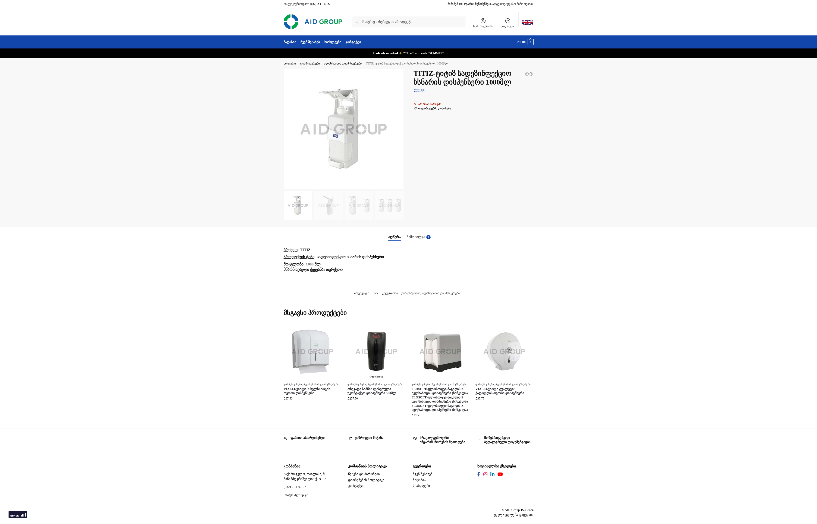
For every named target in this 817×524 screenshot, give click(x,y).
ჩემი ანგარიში (483, 26)
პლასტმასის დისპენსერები (343, 63)
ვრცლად (376, 407)
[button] (525, 42)
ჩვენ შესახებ (423, 474)
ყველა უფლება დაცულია (514, 515)
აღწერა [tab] (394, 237)
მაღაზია (419, 480)
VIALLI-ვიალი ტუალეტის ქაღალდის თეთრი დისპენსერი (499, 391)
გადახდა (508, 26)
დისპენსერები (310, 63)
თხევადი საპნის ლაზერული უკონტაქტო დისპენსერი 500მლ (372, 391)
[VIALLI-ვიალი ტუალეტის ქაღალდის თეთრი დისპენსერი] (504, 352)
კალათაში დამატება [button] (312, 407)
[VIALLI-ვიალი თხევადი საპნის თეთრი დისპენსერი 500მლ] (527, 74)
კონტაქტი (356, 485)
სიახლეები (421, 485)
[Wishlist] (334, 329)
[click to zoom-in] (344, 129)
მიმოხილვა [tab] (418, 237)
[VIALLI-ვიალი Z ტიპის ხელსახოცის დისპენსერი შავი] (531, 74)
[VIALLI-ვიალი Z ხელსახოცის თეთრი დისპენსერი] (312, 352)
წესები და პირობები (364, 474)
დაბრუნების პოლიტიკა (366, 480)
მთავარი (290, 63)
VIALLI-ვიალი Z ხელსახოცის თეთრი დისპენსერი (307, 391)
